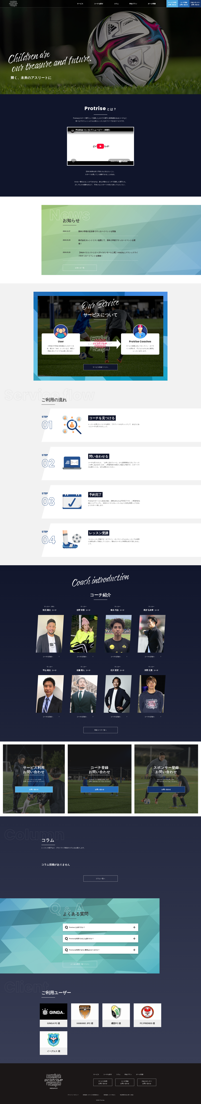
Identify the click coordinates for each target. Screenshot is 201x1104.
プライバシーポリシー (73, 1094)
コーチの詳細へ (48, 656)
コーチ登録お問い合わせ (124, 1082)
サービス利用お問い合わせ (102, 1082)
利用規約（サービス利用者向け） (91, 1094)
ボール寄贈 (152, 3)
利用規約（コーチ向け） (110, 1094)
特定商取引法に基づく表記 (126, 1094)
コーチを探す (98, 3)
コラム (116, 3)
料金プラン (133, 3)
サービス (80, 3)
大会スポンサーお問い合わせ (147, 1082)
